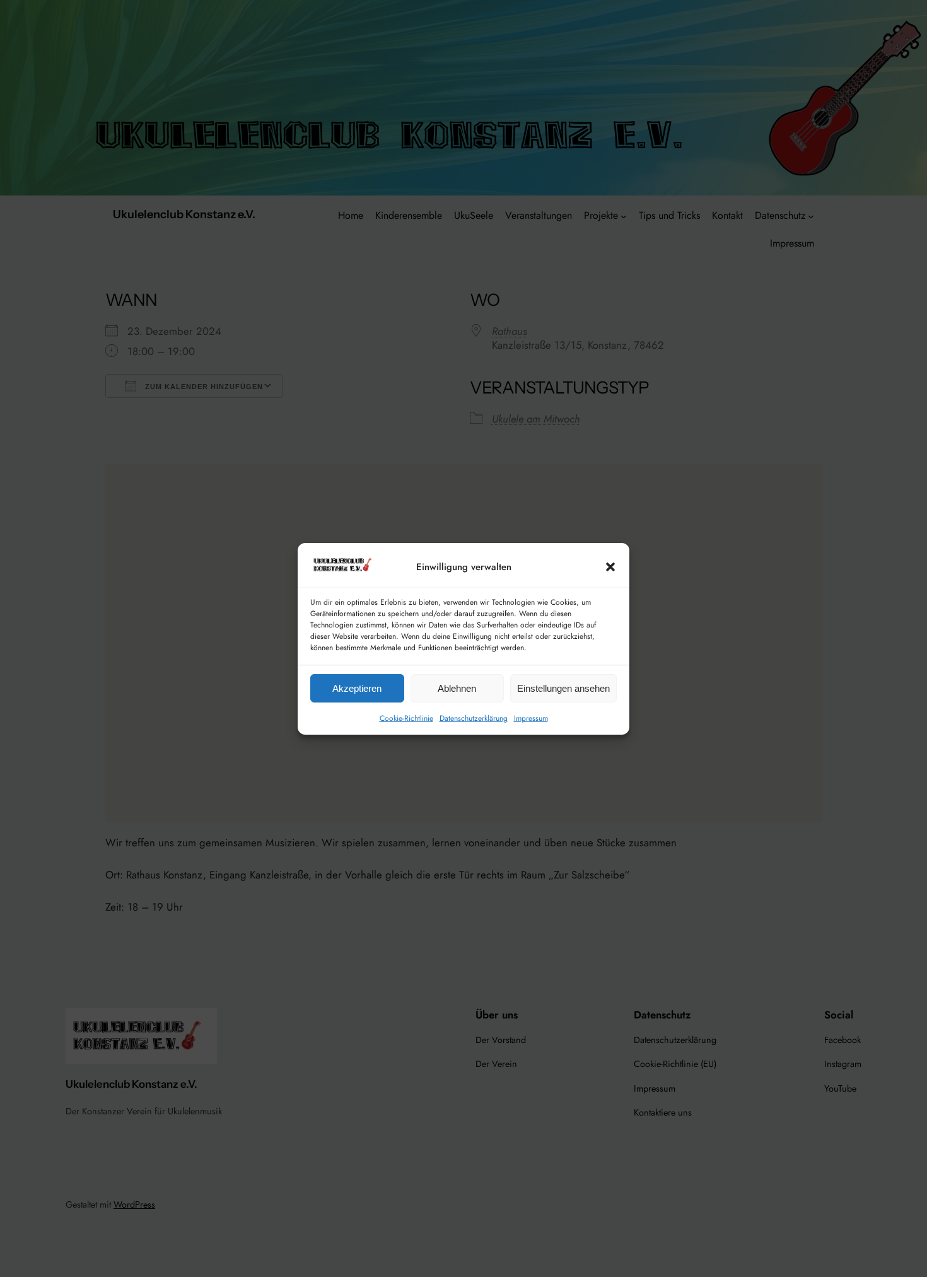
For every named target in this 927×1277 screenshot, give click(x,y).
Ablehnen (457, 687)
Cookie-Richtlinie (406, 718)
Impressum (531, 718)
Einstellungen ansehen (563, 687)
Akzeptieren (357, 687)
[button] (610, 567)
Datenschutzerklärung (474, 718)
